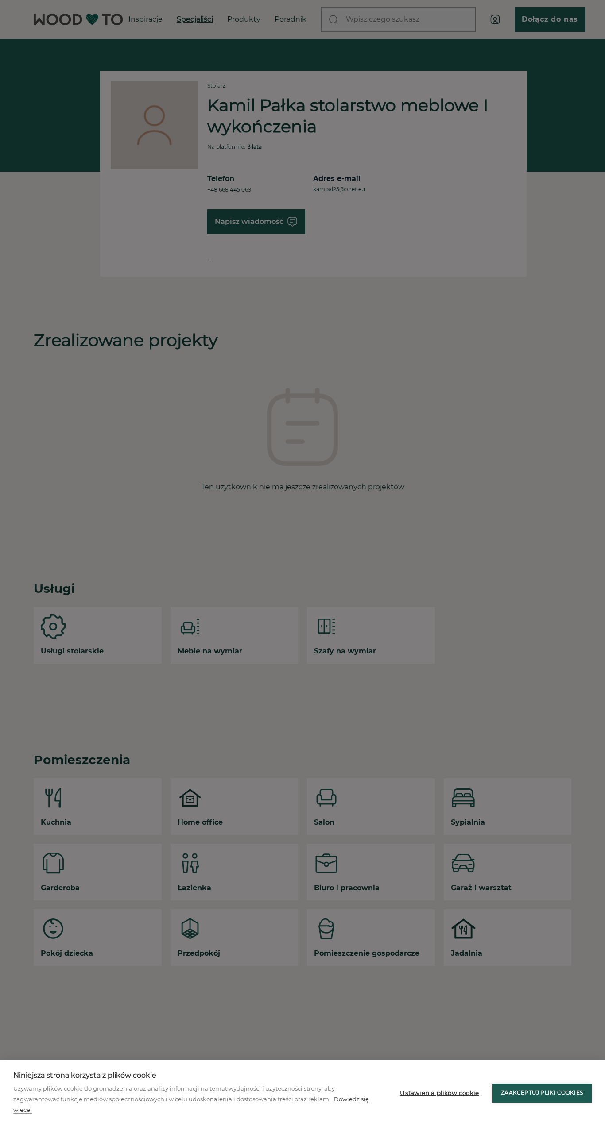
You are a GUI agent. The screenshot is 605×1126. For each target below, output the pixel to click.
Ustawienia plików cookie (439, 1092)
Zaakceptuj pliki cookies (542, 1092)
